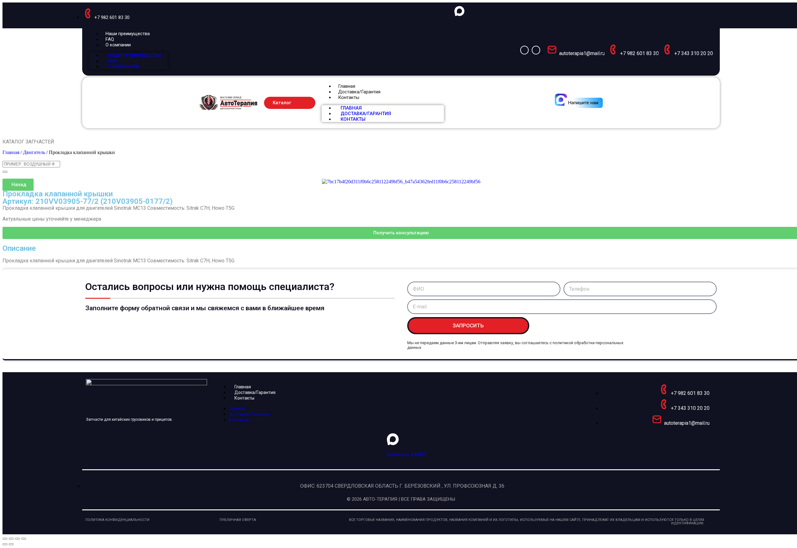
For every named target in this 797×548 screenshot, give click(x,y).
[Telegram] (536, 50)
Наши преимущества (128, 33)
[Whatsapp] (524, 50)
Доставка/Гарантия (359, 92)
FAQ (110, 39)
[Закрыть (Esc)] (23, 539)
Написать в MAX (406, 454)
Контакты (348, 97)
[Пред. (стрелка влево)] (4, 544)
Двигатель (34, 152)
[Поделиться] (17, 539)
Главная (346, 86)
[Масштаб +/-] (4, 539)
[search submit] (4, 172)
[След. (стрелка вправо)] (11, 544)
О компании (118, 45)
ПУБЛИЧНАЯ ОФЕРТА (237, 520)
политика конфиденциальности (117, 520)
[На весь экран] (11, 539)
